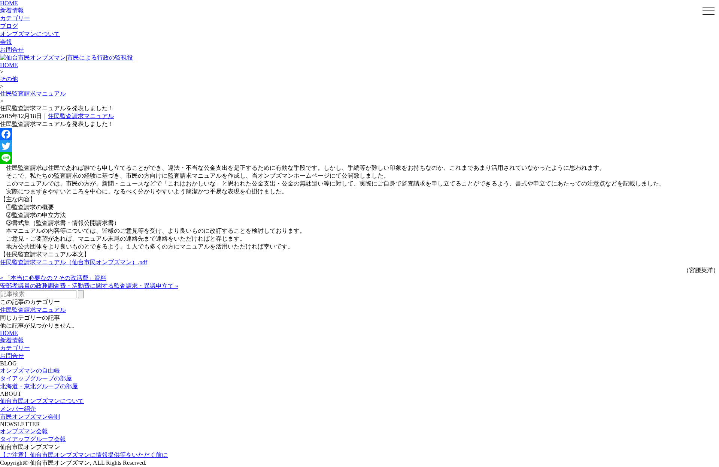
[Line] (359, 158)
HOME (9, 3)
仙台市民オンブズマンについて (42, 401)
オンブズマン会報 (24, 431)
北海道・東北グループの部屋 (39, 386)
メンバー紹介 (18, 409)
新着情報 (12, 10)
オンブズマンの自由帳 (30, 370)
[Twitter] (359, 146)
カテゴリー (15, 18)
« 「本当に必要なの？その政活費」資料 (53, 278)
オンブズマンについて (30, 34)
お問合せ (12, 49)
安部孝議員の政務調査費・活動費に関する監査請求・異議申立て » (89, 286)
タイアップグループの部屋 (36, 378)
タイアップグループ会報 (33, 439)
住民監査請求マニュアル (33, 93)
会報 (6, 42)
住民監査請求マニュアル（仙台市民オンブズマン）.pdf (73, 262)
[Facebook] (359, 134)
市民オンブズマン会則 (30, 416)
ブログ (9, 26)
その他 (9, 79)
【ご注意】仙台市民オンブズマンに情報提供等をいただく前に (84, 455)
